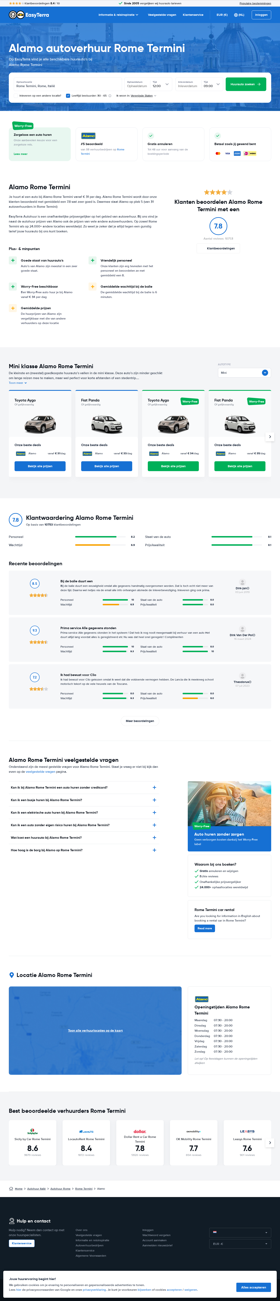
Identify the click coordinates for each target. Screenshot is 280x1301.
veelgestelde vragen (40, 772)
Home (19, 1188)
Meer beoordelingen (140, 721)
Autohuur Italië (36, 1188)
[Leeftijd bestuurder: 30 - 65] (68, 96)
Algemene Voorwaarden (91, 1255)
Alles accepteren (253, 1287)
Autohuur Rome (60, 1188)
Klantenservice (193, 15)
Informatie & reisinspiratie (116, 15)
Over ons (82, 1230)
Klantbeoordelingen (221, 248)
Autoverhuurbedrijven (90, 1245)
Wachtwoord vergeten (156, 1235)
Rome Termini (83, 1188)
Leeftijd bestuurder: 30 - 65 (89, 95)
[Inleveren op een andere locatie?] (16, 96)
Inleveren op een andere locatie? (39, 95)
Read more (205, 928)
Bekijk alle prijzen (40, 466)
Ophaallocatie (24, 82)
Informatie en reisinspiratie (92, 1240)
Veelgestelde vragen (162, 15)
